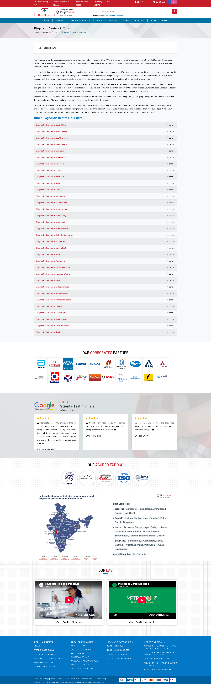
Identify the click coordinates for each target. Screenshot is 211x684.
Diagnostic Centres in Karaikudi (50, 176)
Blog (153, 20)
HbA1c (37, 646)
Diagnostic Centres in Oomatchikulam (53, 267)
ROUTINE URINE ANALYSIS (44, 667)
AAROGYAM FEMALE (80, 657)
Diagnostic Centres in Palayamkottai (52, 325)
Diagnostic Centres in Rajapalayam (52, 319)
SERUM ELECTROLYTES (43, 662)
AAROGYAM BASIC (79, 646)
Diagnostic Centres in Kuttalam (50, 157)
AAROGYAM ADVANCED (81, 649)
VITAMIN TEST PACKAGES (117, 654)
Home (47, 20)
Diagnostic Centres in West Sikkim (51, 144)
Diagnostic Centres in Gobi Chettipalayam (55, 235)
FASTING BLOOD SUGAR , (115, 15)
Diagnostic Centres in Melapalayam (52, 293)
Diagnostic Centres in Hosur (48, 280)
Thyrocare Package (80, 20)
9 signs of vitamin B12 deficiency (159, 669)
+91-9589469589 (142, 2)
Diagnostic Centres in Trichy (48, 183)
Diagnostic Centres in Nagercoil (50, 164)
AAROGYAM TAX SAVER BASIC (84, 661)
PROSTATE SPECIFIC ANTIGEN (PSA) (48, 658)
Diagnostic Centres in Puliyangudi (51, 312)
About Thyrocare (57, 679)
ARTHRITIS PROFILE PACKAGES (119, 658)
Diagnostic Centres (133, 20)
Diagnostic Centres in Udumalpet (51, 248)
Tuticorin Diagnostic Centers (74, 32)
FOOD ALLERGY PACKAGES (118, 650)
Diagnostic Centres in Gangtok (50, 151)
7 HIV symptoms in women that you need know (160, 664)
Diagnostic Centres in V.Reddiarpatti (52, 287)
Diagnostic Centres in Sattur (49, 306)
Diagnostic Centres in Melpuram (50, 196)
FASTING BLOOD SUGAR (44, 650)
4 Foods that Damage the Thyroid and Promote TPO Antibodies (160, 647)
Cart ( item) (160, 2)
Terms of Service (87, 679)
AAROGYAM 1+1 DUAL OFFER (84, 664)
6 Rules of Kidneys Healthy (156, 659)
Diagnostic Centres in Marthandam (52, 202)
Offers (59, 20)
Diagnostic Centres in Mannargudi (51, 241)
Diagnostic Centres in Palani (48, 254)
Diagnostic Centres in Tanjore (49, 332)
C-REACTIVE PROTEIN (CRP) (45, 654)
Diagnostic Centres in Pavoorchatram (53, 274)
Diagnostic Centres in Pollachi (49, 170)
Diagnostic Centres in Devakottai (51, 189)
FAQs (67, 679)
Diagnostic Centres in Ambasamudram (53, 300)
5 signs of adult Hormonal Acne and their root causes (159, 653)
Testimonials (100, 679)
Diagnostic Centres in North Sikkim (51, 131)
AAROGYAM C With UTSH (82, 668)
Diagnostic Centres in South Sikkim (52, 138)
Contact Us (75, 679)
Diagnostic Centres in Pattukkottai (52, 228)
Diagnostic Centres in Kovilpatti (50, 261)
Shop (164, 20)
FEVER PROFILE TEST (115, 646)
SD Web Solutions (98, 682)
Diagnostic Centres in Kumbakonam (52, 209)
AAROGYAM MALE (79, 653)
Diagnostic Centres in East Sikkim (51, 125)
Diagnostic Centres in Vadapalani (51, 222)
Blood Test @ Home (107, 20)
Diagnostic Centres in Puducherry (51, 215)
